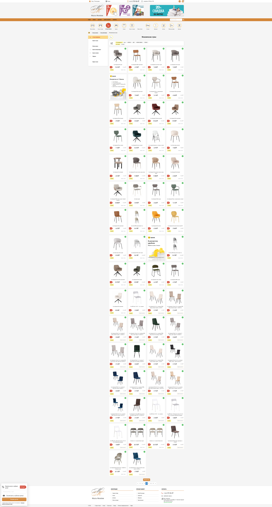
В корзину (111, 69)
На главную (89, 33)
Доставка (100, 19)
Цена (124, 42)
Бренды (114, 505)
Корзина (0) (140, 495)
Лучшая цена (109, 505)
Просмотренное (140, 500)
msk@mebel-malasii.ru (168, 496)
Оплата (94, 19)
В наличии (118, 44)
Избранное (140, 498)
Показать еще (146, 479)
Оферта (131, 505)
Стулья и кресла (95, 32)
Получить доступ (14, 499)
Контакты (115, 19)
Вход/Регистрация (141, 493)
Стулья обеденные (103, 32)
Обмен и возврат (107, 19)
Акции (89, 19)
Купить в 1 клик (123, 69)
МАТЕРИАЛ (129, 42)
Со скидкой (122, 44)
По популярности (119, 42)
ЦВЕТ (133, 42)
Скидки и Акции (115, 493)
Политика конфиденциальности (123, 505)
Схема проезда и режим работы (168, 502)
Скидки (104, 505)
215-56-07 (134, 1)
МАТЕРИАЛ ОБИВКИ (139, 42)
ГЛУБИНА (145, 42)
